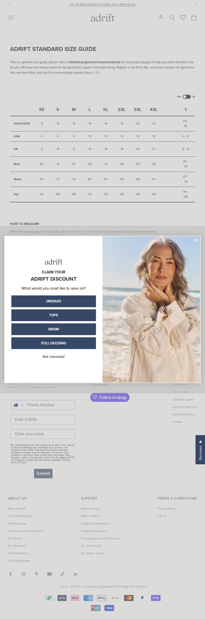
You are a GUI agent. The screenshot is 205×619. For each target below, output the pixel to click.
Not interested (53, 356)
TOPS (53, 315)
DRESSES (53, 301)
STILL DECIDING (53, 343)
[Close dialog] (196, 240)
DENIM (53, 329)
